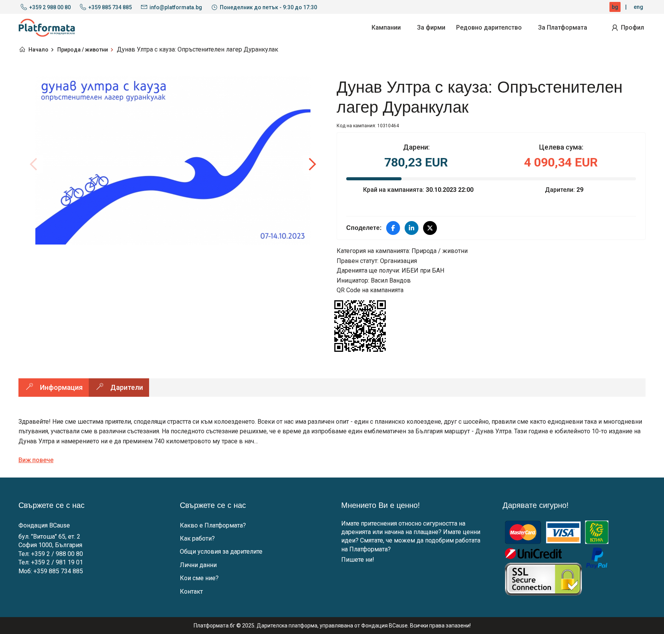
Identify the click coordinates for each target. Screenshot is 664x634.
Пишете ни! (357, 559)
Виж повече (35, 460)
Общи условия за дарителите (221, 551)
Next (312, 164)
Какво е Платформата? (213, 525)
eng (638, 7)
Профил (632, 27)
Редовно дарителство (489, 27)
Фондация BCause (44, 525)
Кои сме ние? (199, 578)
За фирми (431, 27)
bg (615, 7)
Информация (61, 387)
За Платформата (562, 27)
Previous (34, 164)
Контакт (191, 591)
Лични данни (198, 565)
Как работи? (197, 538)
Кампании (386, 27)
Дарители (126, 387)
